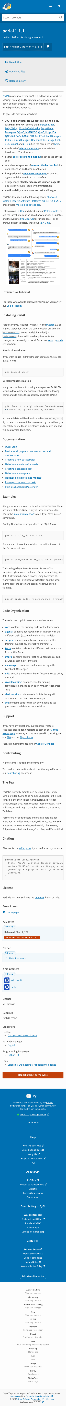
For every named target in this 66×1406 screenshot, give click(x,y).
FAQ (9, 737)
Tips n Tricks (26, 737)
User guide (32, 1154)
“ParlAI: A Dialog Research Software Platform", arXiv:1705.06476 (32, 199)
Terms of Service (32, 1249)
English (11, 1045)
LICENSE (39, 897)
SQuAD (20, 132)
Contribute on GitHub (31, 1219)
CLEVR (26, 144)
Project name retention (32, 1158)
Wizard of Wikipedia (29, 128)
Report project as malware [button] (33, 1075)
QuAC (41, 132)
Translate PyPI (32, 1223)
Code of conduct (32, 1257)
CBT (32, 136)
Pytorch (50, 325)
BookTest (40, 136)
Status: (33, 1114)
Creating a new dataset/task (20, 460)
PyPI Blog (31, 1180)
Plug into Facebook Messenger (21, 487)
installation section (24, 514)
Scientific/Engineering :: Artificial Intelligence (32, 1065)
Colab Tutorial (14, 306)
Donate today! (33, 1122)
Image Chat (54, 140)
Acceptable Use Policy (31, 1266)
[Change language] (59, 6)
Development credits (32, 1231)
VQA (7, 144)
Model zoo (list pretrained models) (23, 478)
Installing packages (32, 1145)
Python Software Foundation (31, 1104)
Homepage (13, 912)
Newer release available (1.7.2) (22, 937)
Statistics (33, 1188)
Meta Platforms (17, 958)
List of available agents (17, 473)
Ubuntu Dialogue (21, 140)
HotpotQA (50, 132)
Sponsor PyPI (33, 1227)
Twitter (20, 211)
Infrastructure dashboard (31, 1184)
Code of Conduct (45, 744)
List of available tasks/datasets (21, 464)
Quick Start (11, 447)
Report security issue (33, 1253)
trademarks (15, 1396)
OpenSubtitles (38, 140)
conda (59, 340)
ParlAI (6, 96)
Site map (50, 1399)
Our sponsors (33, 1197)
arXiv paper (25, 848)
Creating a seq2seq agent (18, 469)
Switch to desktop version (33, 1276)
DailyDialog (11, 128)
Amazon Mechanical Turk (45, 165)
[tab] (33, 62)
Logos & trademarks (33, 1193)
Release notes (51, 211)
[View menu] (50, 6)
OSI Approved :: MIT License (22, 1035)
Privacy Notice (32, 1262)
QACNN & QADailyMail (17, 136)
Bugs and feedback (33, 1214)
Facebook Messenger (35, 173)
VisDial (14, 144)
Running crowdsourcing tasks (20, 482)
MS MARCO (31, 132)
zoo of (27, 157)
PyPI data (9, 926)
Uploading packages (32, 1149)
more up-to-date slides (28, 205)
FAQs (33, 1162)
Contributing (13, 773)
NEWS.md (44, 223)
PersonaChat (47, 124)
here (56, 144)
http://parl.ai (27, 219)
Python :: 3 (13, 1055)
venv (50, 340)
